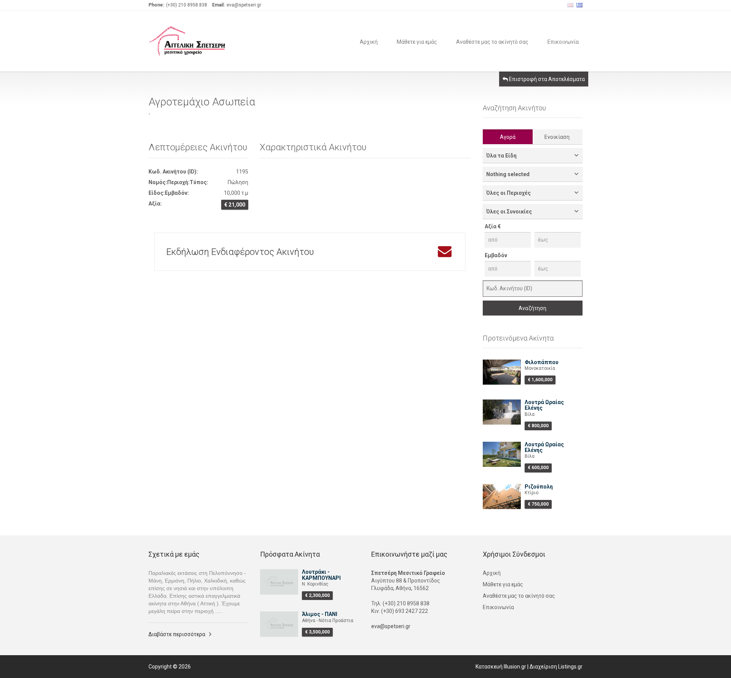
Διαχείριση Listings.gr (556, 667)
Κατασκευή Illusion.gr (501, 667)
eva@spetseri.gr (390, 626)
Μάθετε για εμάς (417, 41)
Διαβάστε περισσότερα (176, 634)
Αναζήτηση (532, 308)
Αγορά (508, 137)
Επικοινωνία (563, 41)
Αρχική (369, 41)
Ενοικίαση (557, 137)
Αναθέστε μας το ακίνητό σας (492, 41)
